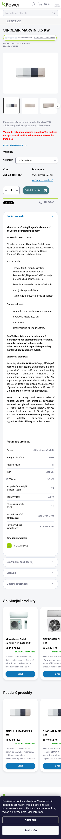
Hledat (53, 13)
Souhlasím (30, 830)
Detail (20, 674)
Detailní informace (13, 145)
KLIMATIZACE (21, 545)
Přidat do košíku (33, 190)
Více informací (35, 812)
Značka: (10, 46)
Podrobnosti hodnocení (44, 38)
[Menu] (57, 4)
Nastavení (30, 819)
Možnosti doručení (42, 181)
